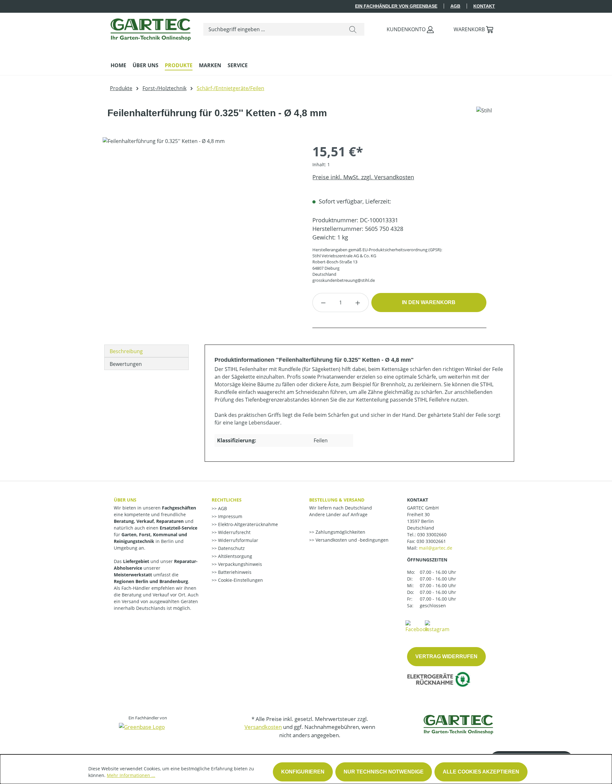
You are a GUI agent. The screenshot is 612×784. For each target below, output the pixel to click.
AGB (455, 6)
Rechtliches (227, 500)
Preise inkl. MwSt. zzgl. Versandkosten (363, 177)
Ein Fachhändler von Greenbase (396, 6)
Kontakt (484, 6)
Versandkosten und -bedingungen (351, 540)
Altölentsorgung (234, 556)
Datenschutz (231, 548)
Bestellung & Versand (336, 500)
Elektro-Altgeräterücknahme (247, 524)
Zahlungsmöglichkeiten (339, 532)
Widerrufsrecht (234, 532)
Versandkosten (263, 727)
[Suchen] (352, 29)
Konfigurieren (302, 771)
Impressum (229, 516)
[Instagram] (437, 626)
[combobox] (272, 29)
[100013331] (201, 205)
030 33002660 (432, 534)
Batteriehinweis (234, 572)
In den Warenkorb (428, 302)
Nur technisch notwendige (384, 771)
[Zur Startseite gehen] (151, 28)
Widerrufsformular (237, 540)
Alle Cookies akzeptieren (481, 771)
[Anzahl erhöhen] (358, 302)
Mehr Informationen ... (131, 775)
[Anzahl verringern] (323, 302)
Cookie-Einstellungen (240, 580)
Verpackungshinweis (239, 564)
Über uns (125, 500)
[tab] (146, 351)
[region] (201, 205)
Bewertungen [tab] (126, 363)
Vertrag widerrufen (446, 656)
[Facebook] (416, 626)
